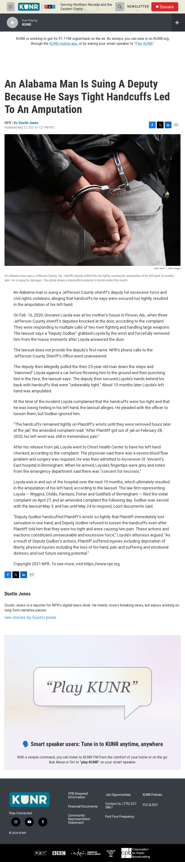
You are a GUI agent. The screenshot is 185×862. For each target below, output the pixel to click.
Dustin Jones (28, 122)
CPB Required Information (78, 795)
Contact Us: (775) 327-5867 (121, 805)
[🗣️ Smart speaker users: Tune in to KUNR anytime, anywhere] (92, 685)
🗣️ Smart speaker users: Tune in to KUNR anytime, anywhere (92, 744)
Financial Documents (83, 806)
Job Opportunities (118, 794)
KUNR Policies (152, 794)
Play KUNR (144, 43)
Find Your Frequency (119, 816)
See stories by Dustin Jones (30, 617)
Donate (167, 7)
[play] (12, 22)
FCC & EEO (150, 805)
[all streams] (178, 23)
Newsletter (138, 6)
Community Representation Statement (79, 819)
